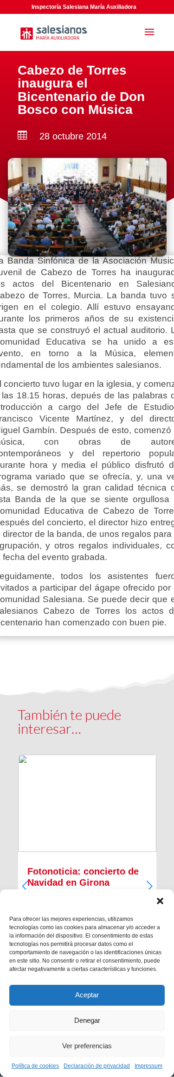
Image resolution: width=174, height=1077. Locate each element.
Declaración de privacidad (97, 1066)
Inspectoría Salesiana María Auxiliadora (84, 7)
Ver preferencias (87, 1046)
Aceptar (87, 995)
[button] (160, 901)
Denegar (87, 1020)
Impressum (148, 1066)
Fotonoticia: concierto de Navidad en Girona (87, 878)
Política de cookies (35, 1066)
